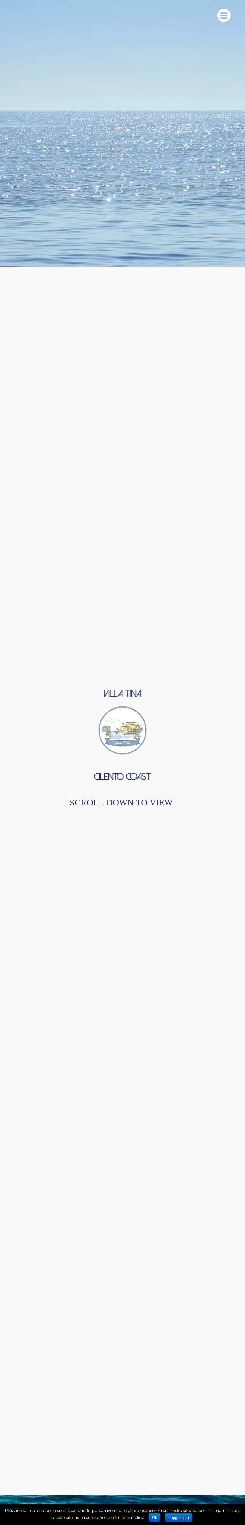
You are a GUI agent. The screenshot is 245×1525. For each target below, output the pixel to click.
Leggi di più (178, 1517)
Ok (154, 1517)
